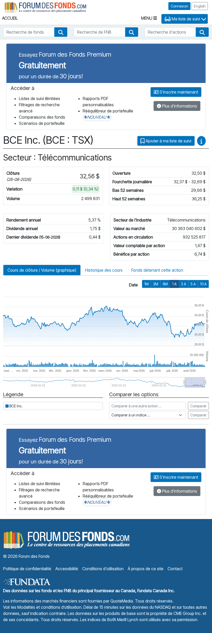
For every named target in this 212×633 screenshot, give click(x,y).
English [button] (200, 6)
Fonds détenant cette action (157, 270)
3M (155, 284)
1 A (174, 284)
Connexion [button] (179, 6)
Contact (175, 568)
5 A (193, 284)
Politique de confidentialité (27, 568)
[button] (60, 32)
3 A (183, 284)
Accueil (10, 18)
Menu (147, 18)
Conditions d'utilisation (103, 568)
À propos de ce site (145, 568)
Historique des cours (104, 270)
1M (146, 284)
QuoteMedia (121, 601)
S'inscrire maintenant (178, 92)
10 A (203, 284)
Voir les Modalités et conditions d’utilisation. (42, 607)
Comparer (198, 406)
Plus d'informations (179, 106)
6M (165, 284)
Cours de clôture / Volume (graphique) (41, 270)
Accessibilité (66, 568)
